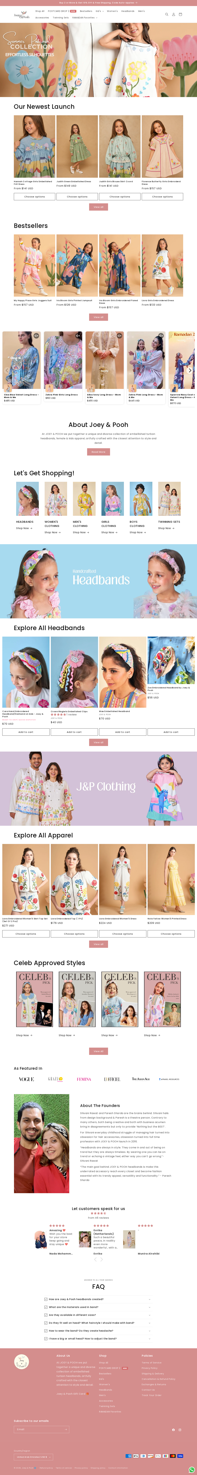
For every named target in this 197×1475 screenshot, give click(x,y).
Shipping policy (98, 1468)
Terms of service (64, 1468)
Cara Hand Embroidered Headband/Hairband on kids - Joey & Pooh (22, 714)
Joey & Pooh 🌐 (29, 1468)
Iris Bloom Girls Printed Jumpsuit (74, 300)
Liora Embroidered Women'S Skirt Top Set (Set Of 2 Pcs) (25, 920)
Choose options (34, 196)
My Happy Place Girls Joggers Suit (33, 300)
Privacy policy (81, 1468)
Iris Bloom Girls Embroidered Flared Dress (118, 302)
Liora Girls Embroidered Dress (158, 300)
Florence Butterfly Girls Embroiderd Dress (161, 183)
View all (98, 207)
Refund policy (46, 1468)
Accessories (106, 1400)
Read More (98, 452)
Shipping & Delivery (153, 1373)
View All (98, 1051)
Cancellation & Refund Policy (158, 1379)
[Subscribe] (65, 1429)
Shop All (103, 1362)
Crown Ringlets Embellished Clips (69, 711)
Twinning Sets (107, 1406)
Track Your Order (152, 1395)
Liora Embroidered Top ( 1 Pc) (67, 919)
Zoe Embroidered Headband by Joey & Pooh (169, 689)
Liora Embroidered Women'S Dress (118, 919)
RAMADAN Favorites (110, 1411)
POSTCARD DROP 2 (61, 11)
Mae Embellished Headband (114, 711)
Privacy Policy (149, 1368)
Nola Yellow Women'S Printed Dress (167, 919)
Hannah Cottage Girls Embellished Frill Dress (33, 183)
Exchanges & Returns (154, 1384)
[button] (99, 11)
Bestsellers (105, 1373)
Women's (104, 1384)
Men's (102, 1395)
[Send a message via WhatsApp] (191, 1469)
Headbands (105, 1389)
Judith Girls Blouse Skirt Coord (116, 181)
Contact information (118, 1468)
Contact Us (148, 1389)
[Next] (189, 370)
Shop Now (22, 528)
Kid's (101, 1379)
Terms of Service (152, 1362)
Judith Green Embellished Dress (73, 181)
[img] (98, 1213)
